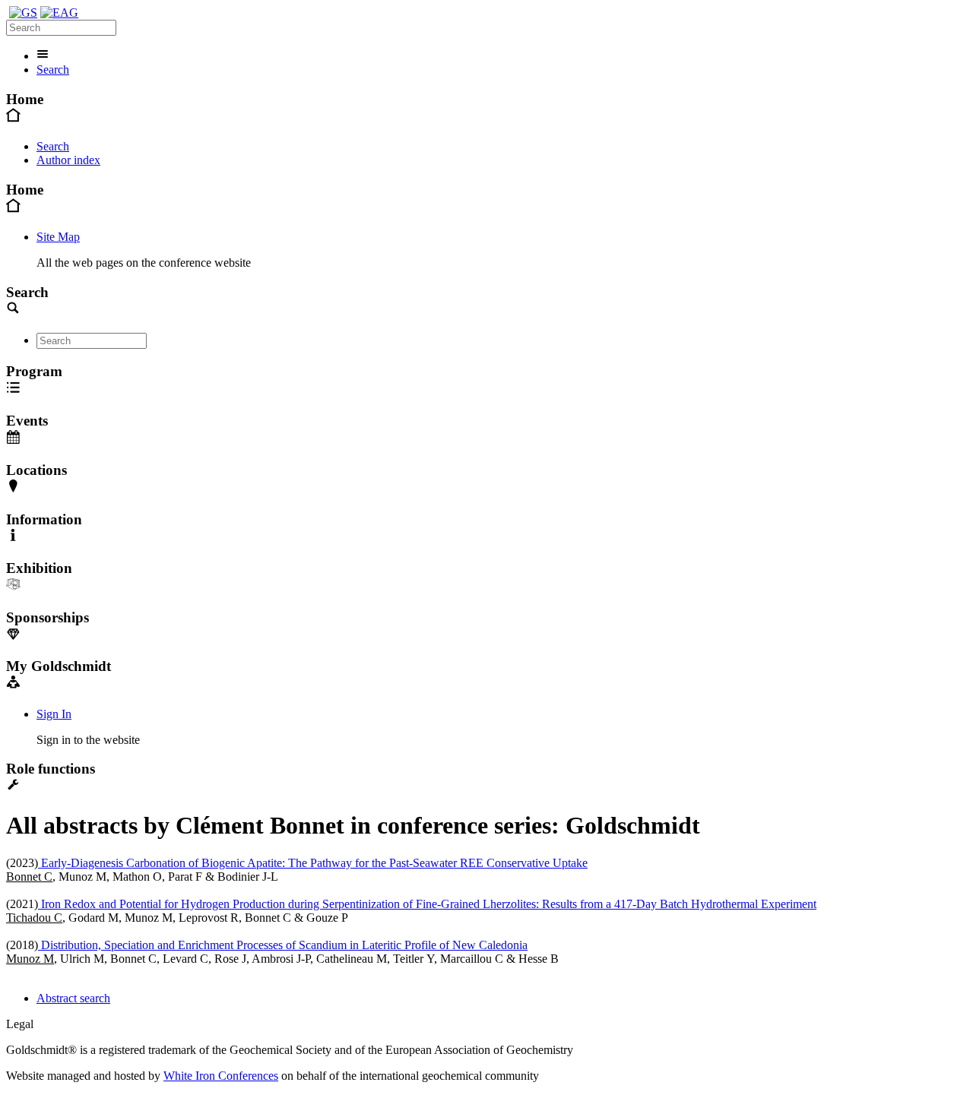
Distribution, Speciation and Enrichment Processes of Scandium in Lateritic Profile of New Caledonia (283, 944)
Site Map (58, 236)
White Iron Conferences (220, 1075)
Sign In (53, 713)
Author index (68, 159)
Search (52, 69)
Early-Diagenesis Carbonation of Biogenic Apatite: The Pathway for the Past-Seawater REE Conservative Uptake (313, 862)
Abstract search (73, 998)
